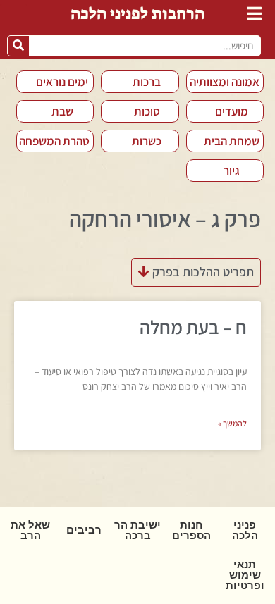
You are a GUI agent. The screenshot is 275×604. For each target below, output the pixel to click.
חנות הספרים (191, 530)
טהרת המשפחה (54, 141)
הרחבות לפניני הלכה (137, 13)
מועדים (231, 111)
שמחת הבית (231, 141)
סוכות (147, 111)
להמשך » (232, 423)
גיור (232, 171)
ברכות (147, 82)
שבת (62, 111)
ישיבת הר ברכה (137, 530)
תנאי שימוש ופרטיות (245, 575)
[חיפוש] (18, 46)
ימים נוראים (62, 82)
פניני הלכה (245, 530)
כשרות (146, 141)
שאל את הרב (30, 530)
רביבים (84, 530)
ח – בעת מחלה (193, 327)
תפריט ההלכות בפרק (201, 272)
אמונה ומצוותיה (224, 82)
